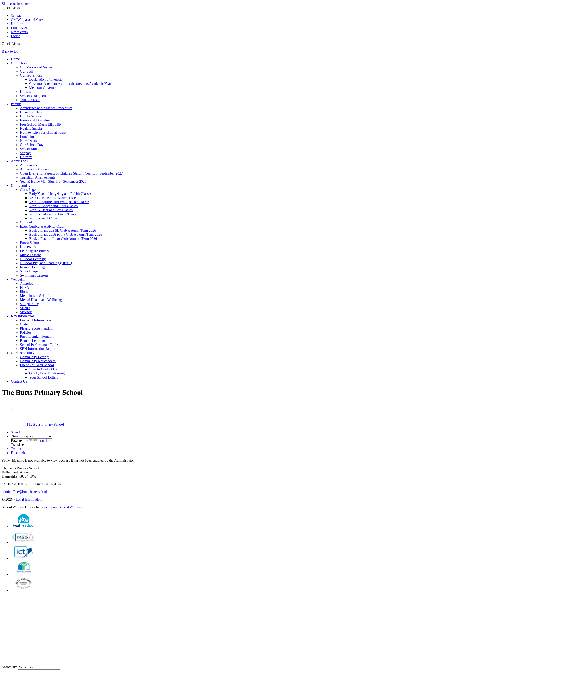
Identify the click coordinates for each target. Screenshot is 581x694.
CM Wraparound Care (27, 20)
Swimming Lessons (34, 275)
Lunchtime (27, 136)
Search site (9, 667)
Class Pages (28, 190)
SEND (25, 308)
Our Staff (26, 71)
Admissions (19, 161)
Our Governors (31, 75)
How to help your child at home (43, 132)
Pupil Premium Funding (37, 336)
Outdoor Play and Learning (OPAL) (46, 263)
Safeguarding (29, 304)
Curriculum (28, 222)
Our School (19, 63)
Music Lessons (30, 255)
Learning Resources (34, 251)
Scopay (16, 15)
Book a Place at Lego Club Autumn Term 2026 (63, 238)
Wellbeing (18, 279)
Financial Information (35, 320)
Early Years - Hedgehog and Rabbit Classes (60, 194)
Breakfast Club (31, 112)
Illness (24, 292)
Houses (25, 92)
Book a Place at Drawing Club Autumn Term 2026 (65, 234)
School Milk (29, 149)
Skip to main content (16, 4)
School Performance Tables (39, 345)
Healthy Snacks (31, 128)
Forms (15, 36)
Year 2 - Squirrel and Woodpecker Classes (59, 202)
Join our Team (30, 100)
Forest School (30, 243)
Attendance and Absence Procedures (46, 108)
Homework (28, 247)
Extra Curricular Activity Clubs (42, 226)
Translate (44, 440)
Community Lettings (34, 357)
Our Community (22, 353)
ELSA (24, 287)
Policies (25, 332)
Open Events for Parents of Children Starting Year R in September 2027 (71, 173)
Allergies (26, 283)
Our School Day (32, 145)
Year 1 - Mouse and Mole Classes (53, 198)
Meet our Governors (43, 88)
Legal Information (29, 499)
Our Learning (20, 185)
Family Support (31, 116)
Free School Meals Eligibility (41, 124)
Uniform (17, 24)
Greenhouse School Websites (61, 507)
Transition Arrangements (37, 177)
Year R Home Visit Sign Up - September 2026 (53, 181)
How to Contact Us (43, 369)
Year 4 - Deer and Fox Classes (51, 210)
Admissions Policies (34, 169)
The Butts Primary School (45, 424)
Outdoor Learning (33, 259)
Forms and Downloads (36, 120)
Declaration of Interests (45, 79)
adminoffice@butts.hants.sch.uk (25, 492)
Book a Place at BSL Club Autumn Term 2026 (62, 230)
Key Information (23, 316)
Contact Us (19, 381)
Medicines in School (34, 296)
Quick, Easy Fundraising (47, 373)
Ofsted (25, 324)
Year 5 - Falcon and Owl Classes (52, 214)
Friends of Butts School (37, 365)
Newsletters (19, 32)
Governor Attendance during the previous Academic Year (70, 83)
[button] (21, 43)
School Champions (33, 96)
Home (15, 59)
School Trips (29, 271)
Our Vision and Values (36, 67)
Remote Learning (32, 267)
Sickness (26, 312)
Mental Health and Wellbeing (41, 300)
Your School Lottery (43, 377)
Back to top (10, 51)
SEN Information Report (37, 349)
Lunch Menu (20, 28)
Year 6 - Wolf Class (43, 218)
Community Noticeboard (38, 361)
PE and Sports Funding (36, 328)
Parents (16, 104)
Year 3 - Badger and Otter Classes (53, 206)
